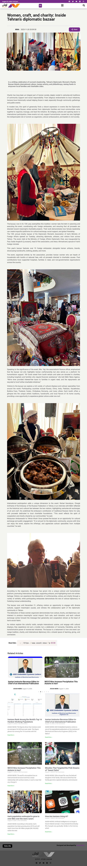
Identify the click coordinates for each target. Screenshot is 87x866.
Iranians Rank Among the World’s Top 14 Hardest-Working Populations (25, 720)
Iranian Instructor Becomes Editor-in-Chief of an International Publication (60, 720)
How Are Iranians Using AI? (56, 816)
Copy (54, 642)
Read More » (11, 735)
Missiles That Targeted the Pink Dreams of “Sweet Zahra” (62, 681)
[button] (9, 672)
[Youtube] (76, 1)
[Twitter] (72, 1)
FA (40, 6)
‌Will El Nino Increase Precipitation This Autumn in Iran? (24, 682)
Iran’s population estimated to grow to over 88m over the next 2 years (23, 817)
